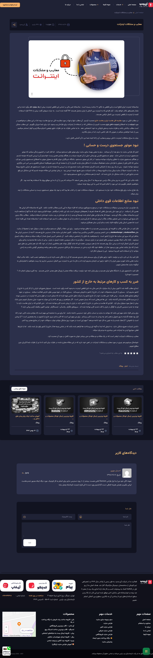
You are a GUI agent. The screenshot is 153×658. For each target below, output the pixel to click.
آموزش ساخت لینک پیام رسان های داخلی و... (27, 417)
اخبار (126, 366)
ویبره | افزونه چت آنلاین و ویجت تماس (60, 640)
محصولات (93, 4)
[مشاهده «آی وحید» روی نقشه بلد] (19, 624)
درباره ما (68, 4)
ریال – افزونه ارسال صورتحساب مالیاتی (61, 637)
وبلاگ (121, 366)
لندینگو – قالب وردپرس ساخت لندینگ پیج (59, 629)
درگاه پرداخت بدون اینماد (101, 638)
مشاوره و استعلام (144, 623)
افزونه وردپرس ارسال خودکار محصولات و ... (128, 417)
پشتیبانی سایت (107, 642)
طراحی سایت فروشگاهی (104, 634)
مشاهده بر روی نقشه (36, 595)
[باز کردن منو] (146, 651)
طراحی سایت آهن (106, 627)
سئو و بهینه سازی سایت (104, 619)
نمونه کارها (106, 4)
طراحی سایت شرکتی (105, 631)
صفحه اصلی (132, 4)
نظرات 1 (48, 24)
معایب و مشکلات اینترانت (123, 12)
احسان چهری (116, 470)
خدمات (118, 4)
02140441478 (7, 595)
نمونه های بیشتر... (19, 389)
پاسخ (27, 473)
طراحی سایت (108, 623)
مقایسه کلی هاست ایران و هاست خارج (108, 120)
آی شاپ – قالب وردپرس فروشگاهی (62, 626)
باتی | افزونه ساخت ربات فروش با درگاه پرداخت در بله (57, 621)
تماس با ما (80, 4)
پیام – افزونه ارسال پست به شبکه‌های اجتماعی (58, 633)
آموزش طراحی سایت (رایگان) (62, 644)
